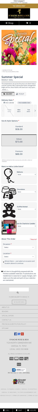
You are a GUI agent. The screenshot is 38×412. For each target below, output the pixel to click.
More (4, 89)
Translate (24, 3)
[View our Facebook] (15, 335)
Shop (10, 22)
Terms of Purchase (19, 395)
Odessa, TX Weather (9, 392)
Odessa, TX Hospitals (29, 389)
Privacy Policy (5, 395)
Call (6, 410)
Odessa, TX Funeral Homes (10, 389)
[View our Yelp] (22, 335)
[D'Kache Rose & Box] (19, 18)
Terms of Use (33, 395)
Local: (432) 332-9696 (19, 349)
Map (19, 410)
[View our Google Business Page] (19, 335)
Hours (32, 410)
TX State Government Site (27, 392)
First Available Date (24, 103)
